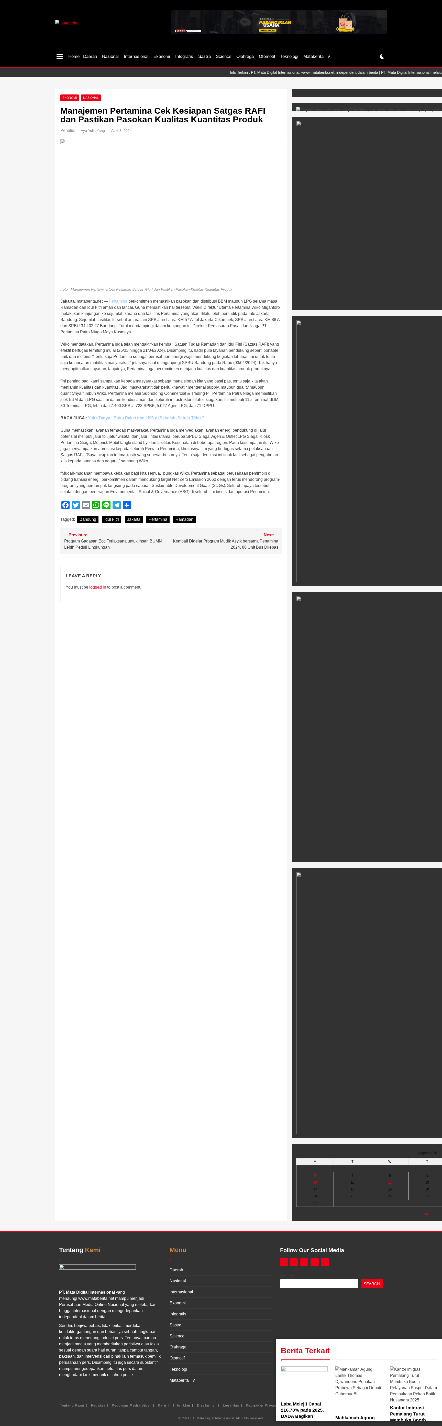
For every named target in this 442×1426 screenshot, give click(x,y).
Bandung (88, 519)
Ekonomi (161, 56)
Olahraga (245, 56)
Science (223, 56)
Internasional (136, 56)
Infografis (184, 56)
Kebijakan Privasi (261, 1405)
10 (315, 1182)
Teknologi (289, 56)
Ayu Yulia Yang (93, 131)
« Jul (425, 1214)
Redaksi (98, 1405)
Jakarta (133, 519)
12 (390, 1182)
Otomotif (267, 56)
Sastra (204, 56)
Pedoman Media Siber (131, 1405)
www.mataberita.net (96, 1298)
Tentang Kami (72, 1405)
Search (286, 1276)
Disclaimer (206, 1405)
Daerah (90, 56)
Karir (162, 1405)
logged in (97, 587)
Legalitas (231, 1405)
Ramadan (184, 519)
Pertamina (118, 301)
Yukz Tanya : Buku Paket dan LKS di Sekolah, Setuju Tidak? (146, 418)
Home (74, 56)
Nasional (110, 56)
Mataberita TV (316, 56)
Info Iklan (181, 1405)
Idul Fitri (111, 519)
